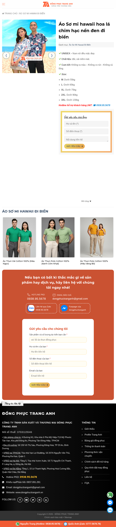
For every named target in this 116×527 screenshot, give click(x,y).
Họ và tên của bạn (38, 346)
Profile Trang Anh (93, 434)
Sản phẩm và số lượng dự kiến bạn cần (48, 334)
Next (51, 55)
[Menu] (3, 4)
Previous (6, 55)
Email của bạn (35, 371)
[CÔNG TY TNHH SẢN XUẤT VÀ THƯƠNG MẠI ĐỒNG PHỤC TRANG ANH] (58, 4)
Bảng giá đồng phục (95, 440)
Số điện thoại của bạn (40, 359)
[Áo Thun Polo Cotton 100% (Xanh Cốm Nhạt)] (57, 237)
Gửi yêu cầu (73, 146)
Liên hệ (88, 477)
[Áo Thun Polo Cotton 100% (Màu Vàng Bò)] (96, 237)
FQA (87, 483)
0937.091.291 (33, 482)
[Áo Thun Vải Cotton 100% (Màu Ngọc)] (19, 237)
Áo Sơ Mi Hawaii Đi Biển (80, 45)
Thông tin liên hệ (13, 403)
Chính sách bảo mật (53, 517)
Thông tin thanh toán (95, 446)
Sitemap (68, 517)
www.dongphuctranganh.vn (29, 492)
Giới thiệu (89, 429)
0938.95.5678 (101, 105)
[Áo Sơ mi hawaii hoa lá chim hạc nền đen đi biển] (29, 46)
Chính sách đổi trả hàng (97, 462)
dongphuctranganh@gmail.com (70, 298)
